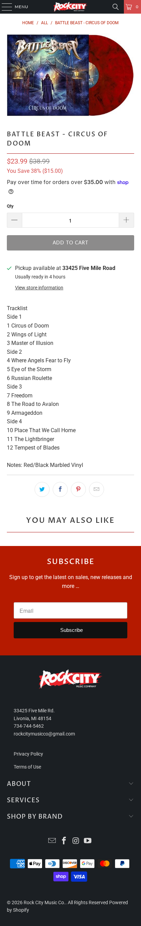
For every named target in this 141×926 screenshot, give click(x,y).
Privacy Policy (28, 754)
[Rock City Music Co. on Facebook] (64, 841)
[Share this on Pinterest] (78, 489)
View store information (39, 287)
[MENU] (3, 7)
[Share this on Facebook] (60, 489)
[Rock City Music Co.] (70, 7)
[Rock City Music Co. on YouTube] (88, 841)
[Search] (115, 7)
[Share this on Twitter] (42, 489)
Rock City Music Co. (44, 902)
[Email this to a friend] (96, 489)
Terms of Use (27, 767)
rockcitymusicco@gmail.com (44, 734)
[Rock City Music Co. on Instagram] (76, 841)
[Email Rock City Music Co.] (52, 841)
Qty (10, 206)
